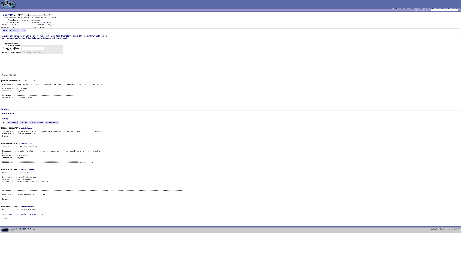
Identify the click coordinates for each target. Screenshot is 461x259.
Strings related (45, 22)
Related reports (52, 122)
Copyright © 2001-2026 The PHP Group (22, 229)
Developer (14, 30)
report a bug (416, 8)
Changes (23, 122)
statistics (445, 8)
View (5, 30)
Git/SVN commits (36, 122)
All (4, 122)
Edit (23, 30)
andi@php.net (26, 128)
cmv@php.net (26, 143)
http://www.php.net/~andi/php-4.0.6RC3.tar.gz (23, 214)
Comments (12, 122)
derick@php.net (27, 169)
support (399, 8)
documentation (407, 8)
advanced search (427, 8)
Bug (5, 15)
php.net (394, 8)
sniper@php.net (27, 206)
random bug (452, 8)
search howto (437, 8)
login (459, 8)
